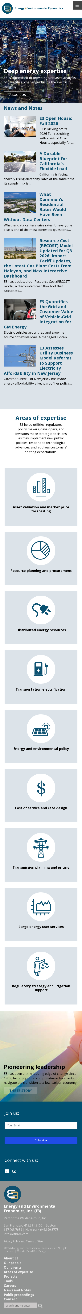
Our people (12, 1263)
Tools (8, 1281)
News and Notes (23, 108)
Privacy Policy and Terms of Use (23, 1241)
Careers (10, 1285)
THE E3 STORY (20, 1090)
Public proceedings (19, 1295)
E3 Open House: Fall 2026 (55, 120)
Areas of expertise (18, 1272)
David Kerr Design (36, 1251)
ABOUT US (17, 94)
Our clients (12, 1267)
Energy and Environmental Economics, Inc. (34, 1248)
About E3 (11, 1258)
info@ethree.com (16, 1234)
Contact (10, 1299)
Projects (10, 1276)
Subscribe (41, 1140)
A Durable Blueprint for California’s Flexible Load (53, 160)
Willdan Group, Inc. (33, 1218)
